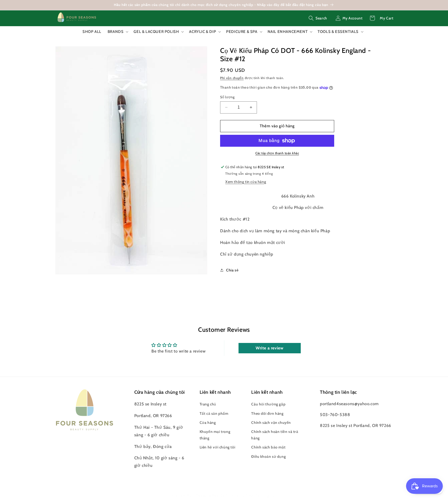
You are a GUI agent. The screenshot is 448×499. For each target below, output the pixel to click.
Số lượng (227, 97)
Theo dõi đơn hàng (267, 413)
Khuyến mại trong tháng (215, 434)
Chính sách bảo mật (268, 447)
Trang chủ (208, 404)
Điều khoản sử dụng (268, 456)
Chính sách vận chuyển (271, 422)
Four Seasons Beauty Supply (213, 495)
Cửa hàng (208, 422)
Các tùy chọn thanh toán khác (277, 153)
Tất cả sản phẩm (214, 413)
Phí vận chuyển (232, 78)
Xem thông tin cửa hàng (245, 181)
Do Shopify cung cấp (257, 495)
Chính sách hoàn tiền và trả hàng (274, 434)
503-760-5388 (335, 414)
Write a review (269, 348)
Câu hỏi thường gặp (268, 404)
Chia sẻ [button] (232, 270)
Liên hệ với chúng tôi (217, 447)
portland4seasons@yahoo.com (349, 403)
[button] (317, 18)
